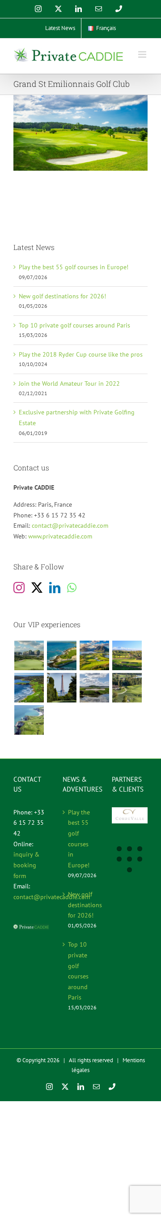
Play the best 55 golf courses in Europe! (73, 267)
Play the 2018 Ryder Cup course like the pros (81, 354)
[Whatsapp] (71, 587)
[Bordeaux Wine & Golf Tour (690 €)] (126, 688)
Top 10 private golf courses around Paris (74, 325)
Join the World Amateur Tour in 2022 (69, 383)
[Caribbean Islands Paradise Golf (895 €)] (61, 655)
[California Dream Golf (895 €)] (28, 688)
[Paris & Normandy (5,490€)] (28, 720)
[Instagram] (19, 587)
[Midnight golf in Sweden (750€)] (94, 688)
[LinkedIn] (54, 587)
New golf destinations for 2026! (62, 296)
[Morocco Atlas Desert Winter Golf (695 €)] (126, 655)
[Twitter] (36, 587)
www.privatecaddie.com (60, 536)
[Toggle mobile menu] (143, 54)
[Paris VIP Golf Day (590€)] (61, 688)
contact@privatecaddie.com (70, 525)
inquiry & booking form (26, 864)
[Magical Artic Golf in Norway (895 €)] (94, 655)
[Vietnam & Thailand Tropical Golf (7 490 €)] (28, 655)
